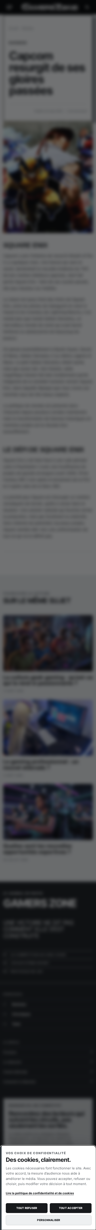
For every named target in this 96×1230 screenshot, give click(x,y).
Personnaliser (48, 1220)
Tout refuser (26, 1208)
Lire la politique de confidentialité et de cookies (40, 1193)
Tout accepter (70, 1208)
